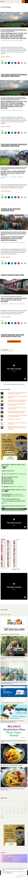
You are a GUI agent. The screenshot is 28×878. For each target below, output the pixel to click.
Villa (19, 336)
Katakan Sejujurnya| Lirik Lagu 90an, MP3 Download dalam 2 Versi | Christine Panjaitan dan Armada (17, 428)
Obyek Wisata (3, 30)
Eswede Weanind (13, 176)
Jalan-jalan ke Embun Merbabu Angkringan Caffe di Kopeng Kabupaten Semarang (12, 238)
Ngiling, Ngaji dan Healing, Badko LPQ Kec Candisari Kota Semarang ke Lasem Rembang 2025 (12, 721)
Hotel (15, 29)
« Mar (2, 817)
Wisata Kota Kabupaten (9, 31)
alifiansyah (10, 40)
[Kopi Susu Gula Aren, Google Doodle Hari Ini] (14, 624)
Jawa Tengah (19, 29)
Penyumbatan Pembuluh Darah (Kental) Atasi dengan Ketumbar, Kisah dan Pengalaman (17, 401)
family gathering (11, 334)
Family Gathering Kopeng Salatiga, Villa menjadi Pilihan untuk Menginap (14, 299)
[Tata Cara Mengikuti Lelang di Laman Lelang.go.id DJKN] (14, 693)
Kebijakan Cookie (9, 872)
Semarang (17, 30)
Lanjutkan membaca (6, 56)
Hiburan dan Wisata (9, 29)
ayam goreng (4, 334)
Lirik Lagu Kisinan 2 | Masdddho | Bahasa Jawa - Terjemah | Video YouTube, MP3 (17, 393)
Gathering (6, 296)
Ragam (13, 30)
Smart (17, 168)
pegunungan (9, 336)
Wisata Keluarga (6, 99)
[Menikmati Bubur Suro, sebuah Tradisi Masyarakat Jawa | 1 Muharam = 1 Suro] (14, 777)
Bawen (3, 74)
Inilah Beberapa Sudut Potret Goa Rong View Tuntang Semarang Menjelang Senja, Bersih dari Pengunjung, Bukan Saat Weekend (14, 35)
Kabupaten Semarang (22, 74)
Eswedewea (12, 242)
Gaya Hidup (3, 29)
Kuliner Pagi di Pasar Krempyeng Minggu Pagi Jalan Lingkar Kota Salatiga (13, 173)
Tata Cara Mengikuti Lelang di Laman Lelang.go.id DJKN (12, 702)
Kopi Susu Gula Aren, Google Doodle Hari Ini (10, 634)
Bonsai (2, 167)
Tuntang (17, 76)
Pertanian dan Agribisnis (6, 168)
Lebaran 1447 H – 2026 (5, 614)
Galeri (2, 296)
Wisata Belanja (22, 168)
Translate (10, 350)
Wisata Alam (21, 30)
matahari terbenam (5, 76)
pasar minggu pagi (5, 210)
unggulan (21, 98)
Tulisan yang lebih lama (14, 341)
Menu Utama (26, 1)
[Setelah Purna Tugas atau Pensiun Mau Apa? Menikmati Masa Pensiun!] (14, 731)
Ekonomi (8, 167)
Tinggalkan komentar (18, 40)
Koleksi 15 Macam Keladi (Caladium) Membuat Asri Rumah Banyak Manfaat (17, 416)
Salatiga (12, 76)
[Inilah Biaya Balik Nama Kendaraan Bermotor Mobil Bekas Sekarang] (14, 646)
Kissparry (2, 1)
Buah (5, 167)
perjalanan (8, 30)
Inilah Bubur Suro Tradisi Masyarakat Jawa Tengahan (11, 765)
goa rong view (14, 74)
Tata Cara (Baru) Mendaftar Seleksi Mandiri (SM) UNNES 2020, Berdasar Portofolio (16, 412)
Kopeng (22, 334)
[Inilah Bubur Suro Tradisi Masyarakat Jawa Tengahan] (14, 754)
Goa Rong (8, 74)
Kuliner (23, 29)
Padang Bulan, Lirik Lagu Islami (14, 419)
